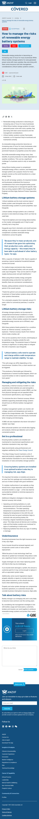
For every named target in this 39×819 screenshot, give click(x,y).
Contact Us (5, 737)
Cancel (20, 669)
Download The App (7, 743)
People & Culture (7, 788)
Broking (6, 46)
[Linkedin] (6, 117)
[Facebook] (9, 117)
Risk (5, 51)
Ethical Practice (6, 777)
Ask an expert (6, 740)
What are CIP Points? (20, 634)
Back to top (18, 684)
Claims (14, 46)
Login (30, 3)
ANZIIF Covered (6, 18)
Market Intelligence (7, 759)
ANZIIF (4, 734)
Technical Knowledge (8, 768)
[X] (11, 117)
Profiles (4, 797)
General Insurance (24, 46)
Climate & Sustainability (9, 751)
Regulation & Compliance (9, 762)
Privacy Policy (28, 713)
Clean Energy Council (26, 450)
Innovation (5, 757)
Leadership (5, 780)
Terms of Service (7, 812)
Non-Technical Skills (8, 785)
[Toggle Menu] (35, 2)
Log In (24, 631)
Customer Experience (8, 754)
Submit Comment (28, 669)
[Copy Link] (3, 117)
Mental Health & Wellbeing (9, 782)
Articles (17, 18)
